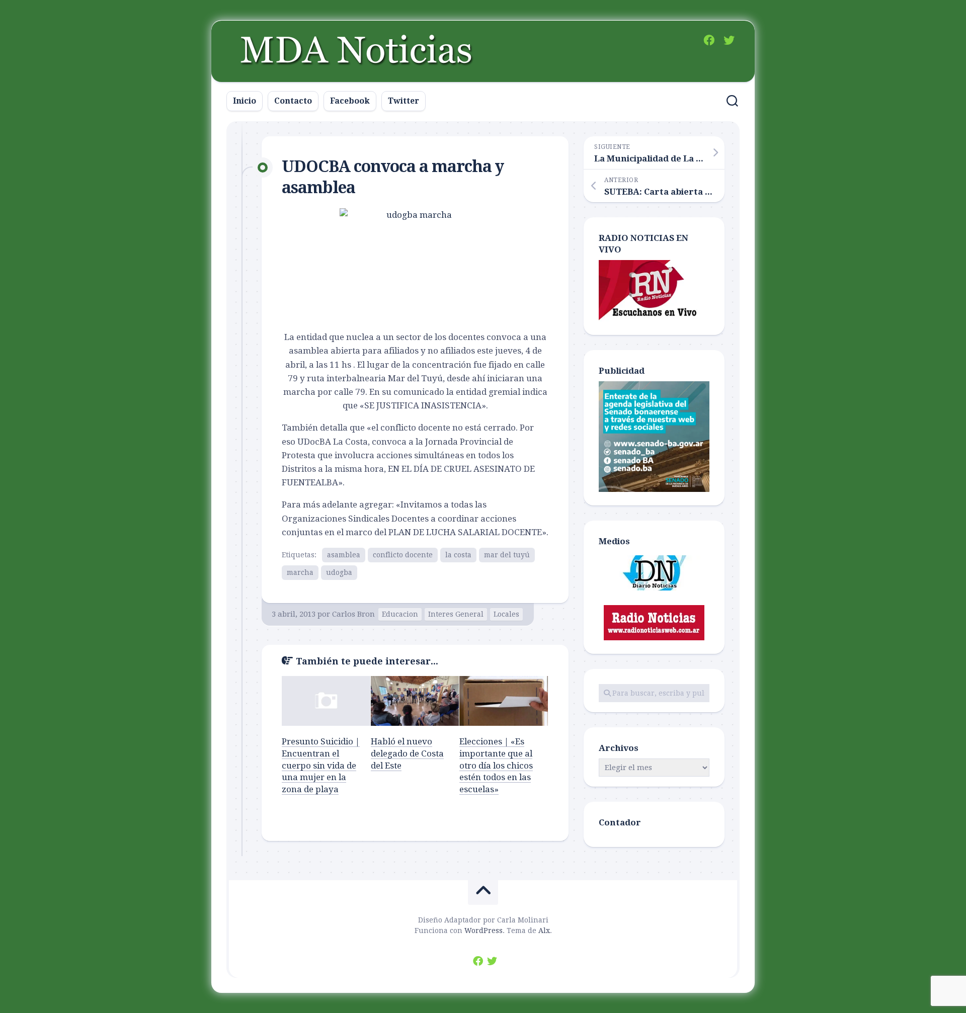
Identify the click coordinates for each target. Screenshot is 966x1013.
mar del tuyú (507, 555)
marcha (300, 572)
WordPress (483, 930)
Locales (506, 614)
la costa (458, 555)
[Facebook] (708, 40)
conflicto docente (403, 555)
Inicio (244, 101)
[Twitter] (729, 40)
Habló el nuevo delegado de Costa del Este (407, 753)
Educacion (400, 614)
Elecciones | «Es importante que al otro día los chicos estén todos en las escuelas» (496, 765)
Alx (544, 930)
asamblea (343, 555)
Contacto (293, 101)
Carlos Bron (353, 614)
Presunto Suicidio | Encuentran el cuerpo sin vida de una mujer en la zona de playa (321, 765)
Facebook (350, 101)
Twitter (403, 101)
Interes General (456, 614)
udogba (339, 572)
